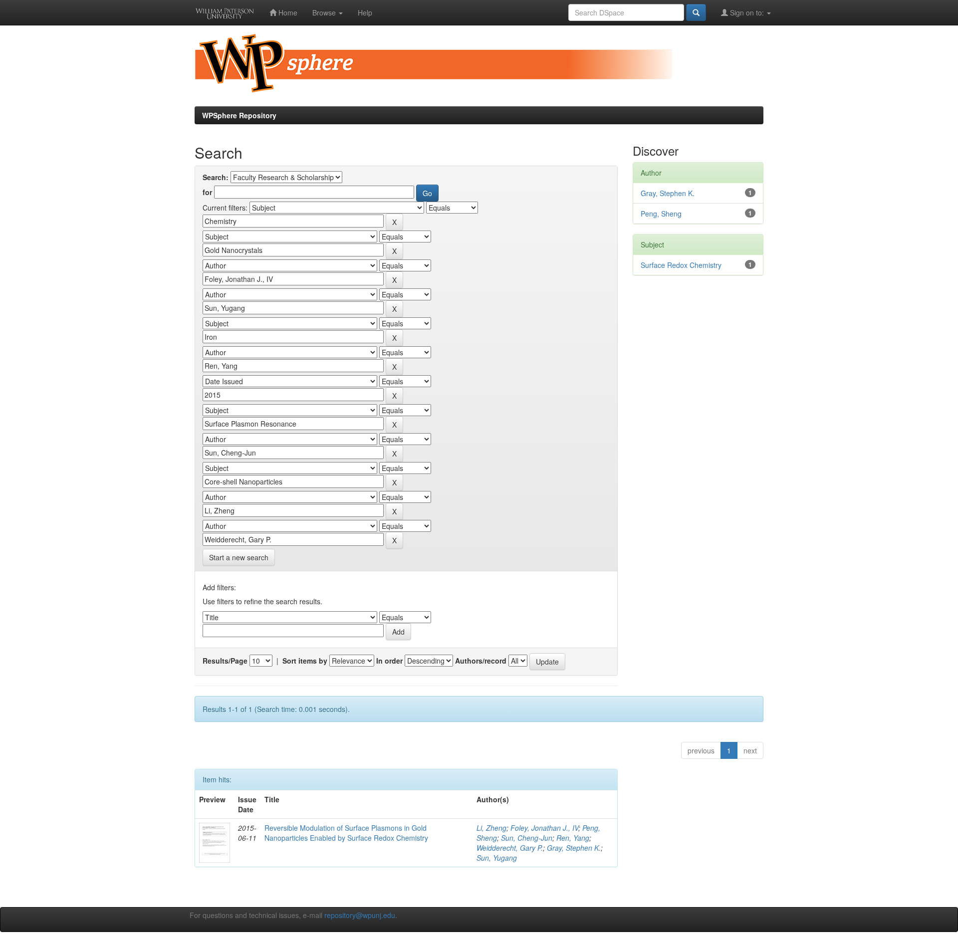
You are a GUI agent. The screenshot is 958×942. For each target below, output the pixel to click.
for (207, 192)
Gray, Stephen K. (574, 848)
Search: (216, 177)
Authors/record (480, 661)
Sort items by (304, 661)
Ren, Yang (572, 838)
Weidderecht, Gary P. (510, 848)
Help (365, 12)
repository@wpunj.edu (359, 915)
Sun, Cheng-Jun (526, 838)
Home (286, 12)
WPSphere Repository (239, 115)
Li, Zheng (491, 828)
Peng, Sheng (661, 214)
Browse (325, 12)
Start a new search (238, 557)
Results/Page (225, 661)
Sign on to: (747, 12)
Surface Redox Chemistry (681, 265)
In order (389, 661)
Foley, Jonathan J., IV (544, 828)
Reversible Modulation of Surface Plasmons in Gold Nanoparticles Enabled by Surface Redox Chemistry (346, 833)
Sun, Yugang (497, 858)
